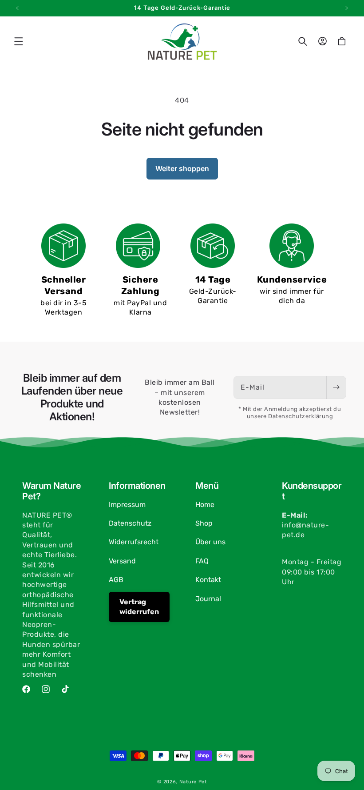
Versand (122, 561)
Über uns (210, 542)
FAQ (202, 561)
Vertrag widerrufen (139, 607)
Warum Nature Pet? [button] (51, 491)
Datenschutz (130, 523)
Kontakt (208, 579)
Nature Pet (193, 782)
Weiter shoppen (182, 168)
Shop (204, 523)
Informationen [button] (137, 485)
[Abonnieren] (336, 387)
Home (204, 504)
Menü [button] (206, 485)
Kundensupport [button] (311, 491)
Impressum (127, 504)
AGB (116, 579)
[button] (18, 41)
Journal (208, 598)
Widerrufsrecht (133, 542)
